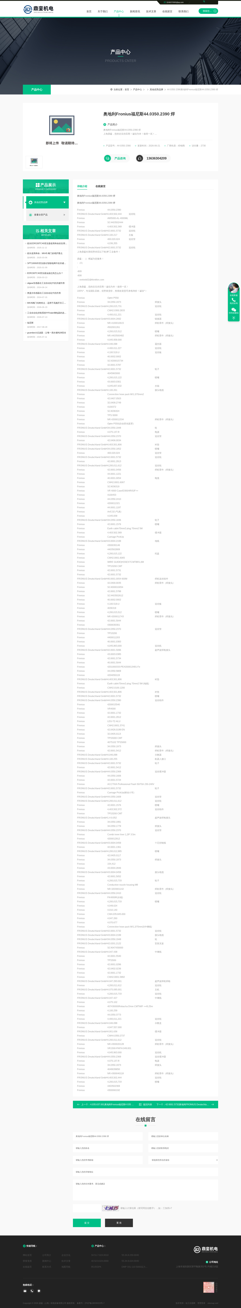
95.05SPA (96, 1267)
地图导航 (66, 1267)
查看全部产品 (41, 215)
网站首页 (27, 1255)
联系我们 (184, 11)
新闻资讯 (135, 11)
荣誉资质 (27, 1261)
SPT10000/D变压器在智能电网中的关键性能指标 (47, 263)
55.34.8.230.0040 (130, 1255)
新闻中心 (46, 1261)
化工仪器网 (190, 1303)
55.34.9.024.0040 (130, 1261)
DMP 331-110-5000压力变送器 (136, 1267)
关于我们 (103, 11)
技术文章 (151, 11)
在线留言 (167, 11)
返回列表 (147, 1104)
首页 (88, 11)
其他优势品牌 (156, 89)
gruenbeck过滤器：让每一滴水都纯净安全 (46, 332)
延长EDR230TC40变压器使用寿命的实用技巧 (47, 243)
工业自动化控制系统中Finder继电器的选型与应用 (47, 313)
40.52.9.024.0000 (100, 1261)
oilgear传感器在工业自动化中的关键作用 (46, 283)
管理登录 (201, 1303)
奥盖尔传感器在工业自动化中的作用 (44, 293)
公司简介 (46, 1255)
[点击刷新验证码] (110, 1208)
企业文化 (66, 1255)
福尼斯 (30, 323)
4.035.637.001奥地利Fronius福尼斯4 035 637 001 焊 (116, 1104)
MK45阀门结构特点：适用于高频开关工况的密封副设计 (47, 303)
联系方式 (46, 1267)
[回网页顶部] (233, 318)
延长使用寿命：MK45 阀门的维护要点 (44, 253)
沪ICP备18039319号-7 (94, 1303)
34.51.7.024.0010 (100, 1255)
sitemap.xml (213, 1303)
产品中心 (119, 11)
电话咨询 (234, 303)
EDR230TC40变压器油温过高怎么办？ (45, 273)
